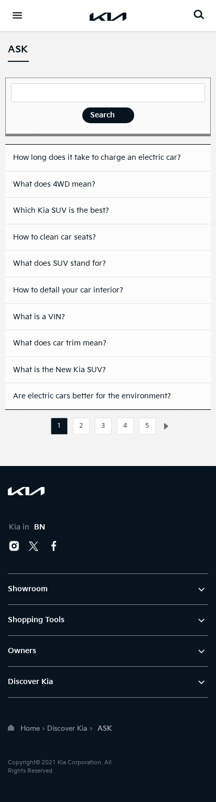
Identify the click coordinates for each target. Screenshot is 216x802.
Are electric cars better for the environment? (92, 396)
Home (30, 728)
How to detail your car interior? (68, 290)
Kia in (27, 527)
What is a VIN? (39, 316)
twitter (34, 546)
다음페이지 (166, 426)
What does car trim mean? (59, 343)
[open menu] (17, 15)
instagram (14, 546)
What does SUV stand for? (59, 263)
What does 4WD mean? (54, 184)
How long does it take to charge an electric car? (97, 157)
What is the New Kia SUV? (59, 369)
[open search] (199, 14)
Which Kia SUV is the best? (61, 210)
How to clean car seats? (54, 237)
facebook (54, 546)
